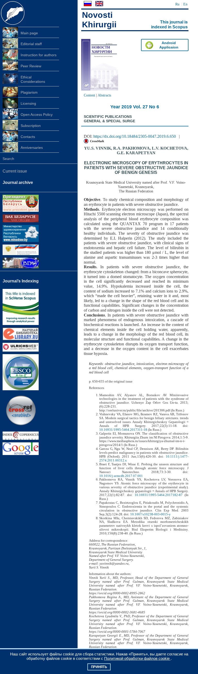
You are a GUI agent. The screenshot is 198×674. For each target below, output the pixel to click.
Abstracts (104, 95)
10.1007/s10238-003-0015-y (150, 514)
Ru (177, 4)
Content (89, 95)
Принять (99, 667)
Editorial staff (31, 44)
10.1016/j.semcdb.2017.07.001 (121, 476)
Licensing (28, 103)
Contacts (28, 137)
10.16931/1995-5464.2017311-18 (123, 430)
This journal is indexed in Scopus (169, 24)
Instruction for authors (38, 55)
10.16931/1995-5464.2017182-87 (159, 495)
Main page (29, 33)
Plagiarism (29, 92)
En (185, 4)
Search (8, 159)
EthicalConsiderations (33, 79)
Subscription (31, 126)
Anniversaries (32, 147)
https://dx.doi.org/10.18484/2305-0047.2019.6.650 (134, 136)
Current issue (15, 171)
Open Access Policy (37, 114)
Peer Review (31, 66)
